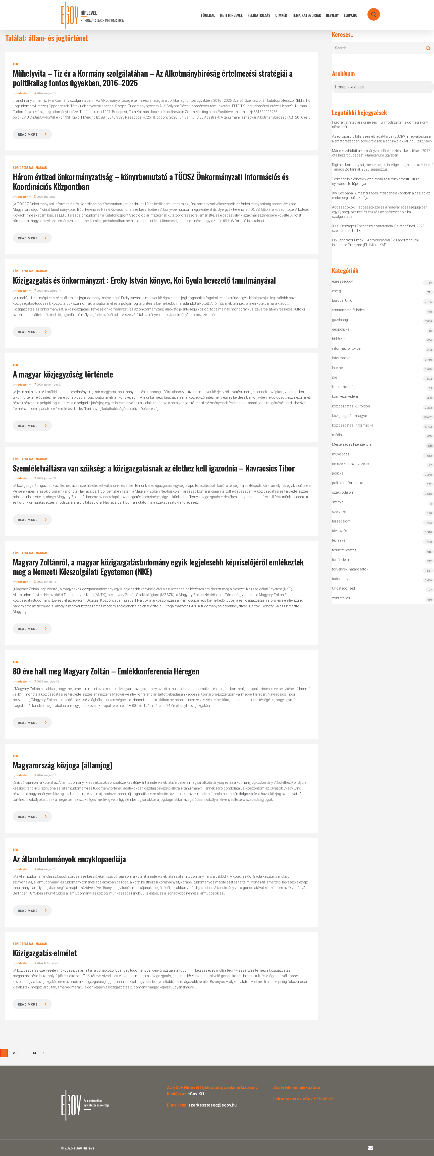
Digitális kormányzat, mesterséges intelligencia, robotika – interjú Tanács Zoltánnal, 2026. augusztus (382, 167)
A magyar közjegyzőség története (63, 374)
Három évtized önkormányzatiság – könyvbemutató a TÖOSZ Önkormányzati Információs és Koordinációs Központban (151, 181)
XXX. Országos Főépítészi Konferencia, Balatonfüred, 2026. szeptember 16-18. (378, 228)
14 (34, 1053)
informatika (341, 358)
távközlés (339, 531)
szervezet (339, 512)
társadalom (341, 521)
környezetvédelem (346, 396)
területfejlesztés (344, 550)
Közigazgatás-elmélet (45, 953)
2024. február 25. (47, 963)
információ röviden (347, 348)
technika (338, 540)
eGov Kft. (196, 1093)
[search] (370, 12)
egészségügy (342, 281)
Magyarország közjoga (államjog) (62, 765)
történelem (340, 560)
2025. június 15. (46, 582)
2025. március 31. (48, 681)
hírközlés (339, 339)
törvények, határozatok (350, 569)
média (337, 435)
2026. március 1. (47, 196)
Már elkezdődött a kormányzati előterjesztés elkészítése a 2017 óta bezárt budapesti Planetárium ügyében (381, 153)
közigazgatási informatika (352, 425)
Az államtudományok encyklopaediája (69, 859)
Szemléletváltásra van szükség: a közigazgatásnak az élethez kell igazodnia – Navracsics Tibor (154, 468)
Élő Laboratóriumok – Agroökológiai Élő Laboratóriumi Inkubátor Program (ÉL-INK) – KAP (375, 242)
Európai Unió (342, 300)
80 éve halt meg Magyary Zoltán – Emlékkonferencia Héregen (106, 671)
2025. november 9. (48, 384)
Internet (338, 368)
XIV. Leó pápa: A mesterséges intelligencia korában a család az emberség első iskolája (381, 195)
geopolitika (340, 329)
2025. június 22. (46, 478)
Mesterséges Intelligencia (382, 445)
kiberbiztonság (343, 387)
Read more (27, 134)
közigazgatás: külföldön (351, 406)
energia (338, 291)
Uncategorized (343, 588)
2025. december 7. (49, 290)
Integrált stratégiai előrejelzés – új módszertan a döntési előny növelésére (380, 124)
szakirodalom (343, 492)
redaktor (22, 93)
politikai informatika (347, 483)
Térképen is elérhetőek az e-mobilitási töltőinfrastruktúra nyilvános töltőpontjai (375, 181)
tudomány (340, 579)
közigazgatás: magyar (30, 167)
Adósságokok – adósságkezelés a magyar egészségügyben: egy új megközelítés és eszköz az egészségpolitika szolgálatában (380, 211)
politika (337, 473)
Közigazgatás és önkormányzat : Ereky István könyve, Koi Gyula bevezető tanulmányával (144, 280)
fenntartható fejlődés (348, 310)
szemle (337, 502)
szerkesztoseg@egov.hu (212, 1105)
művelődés (340, 454)
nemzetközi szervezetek (350, 464)
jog (15, 64)
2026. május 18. (46, 93)
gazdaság (340, 320)
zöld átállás (341, 598)
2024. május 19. (46, 775)
